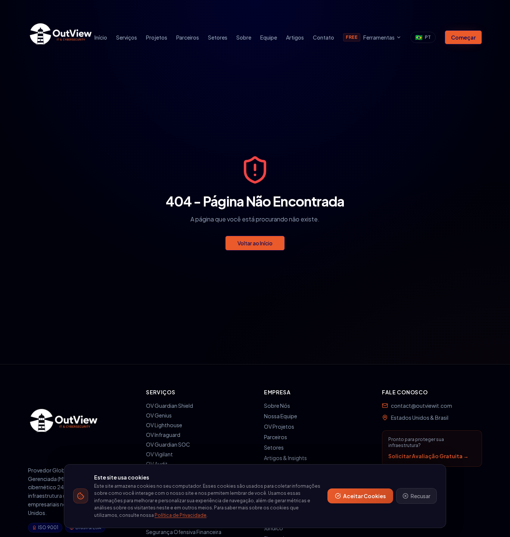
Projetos (156, 37)
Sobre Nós (277, 405)
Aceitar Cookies (364, 496)
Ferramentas (370, 37)
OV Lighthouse (164, 425)
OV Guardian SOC (168, 444)
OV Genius (159, 415)
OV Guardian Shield (169, 405)
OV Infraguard (163, 434)
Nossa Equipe (280, 416)
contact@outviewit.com (421, 405)
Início (100, 37)
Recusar (420, 496)
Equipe (268, 37)
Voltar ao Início (255, 243)
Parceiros (187, 37)
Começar (463, 37)
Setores (217, 37)
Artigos (295, 37)
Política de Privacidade (180, 515)
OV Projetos (279, 426)
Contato (323, 37)
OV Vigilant (159, 454)
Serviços (126, 37)
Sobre (243, 37)
